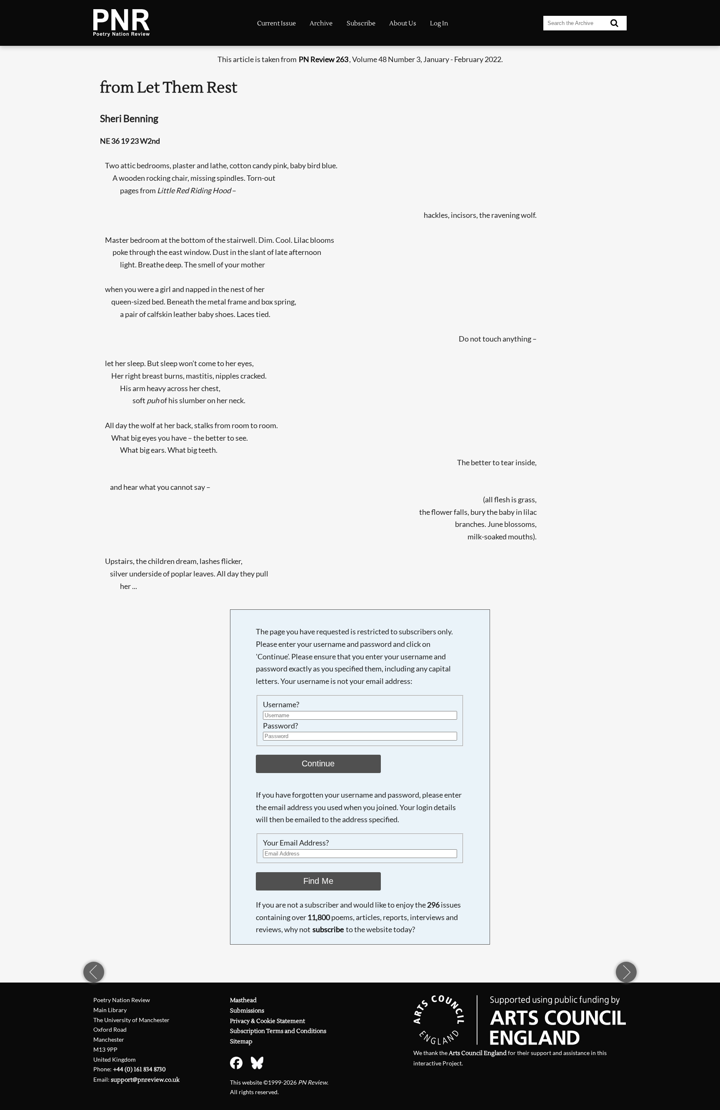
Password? (280, 725)
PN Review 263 (323, 59)
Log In (439, 23)
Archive (321, 23)
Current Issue (276, 23)
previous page (93, 972)
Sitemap (241, 1041)
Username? (281, 704)
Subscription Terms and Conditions (278, 1031)
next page (626, 972)
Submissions (247, 1011)
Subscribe (361, 23)
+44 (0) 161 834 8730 (139, 1069)
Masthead (243, 1000)
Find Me (318, 881)
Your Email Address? (296, 842)
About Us (402, 23)
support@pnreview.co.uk (145, 1080)
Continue (318, 763)
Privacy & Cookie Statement (267, 1021)
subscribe (328, 929)
